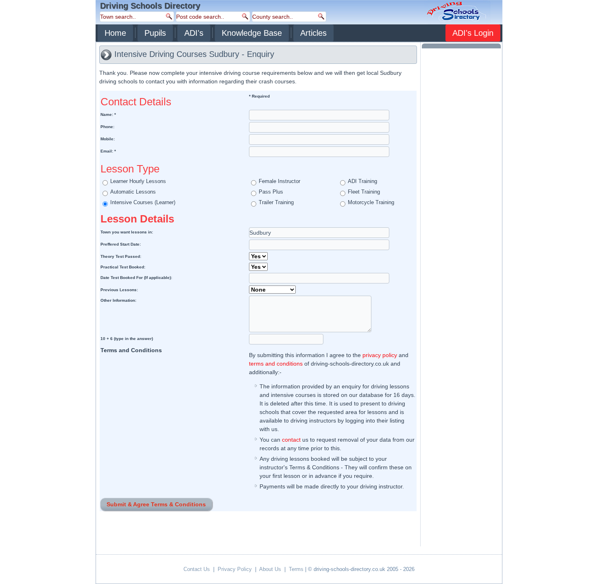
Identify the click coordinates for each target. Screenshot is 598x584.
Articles (313, 32)
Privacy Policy (235, 569)
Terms (296, 569)
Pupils (155, 32)
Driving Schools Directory (150, 5)
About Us (270, 569)
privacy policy (379, 355)
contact (291, 439)
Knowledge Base (252, 32)
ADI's (193, 32)
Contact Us (196, 569)
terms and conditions (276, 363)
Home (115, 32)
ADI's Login (472, 32)
